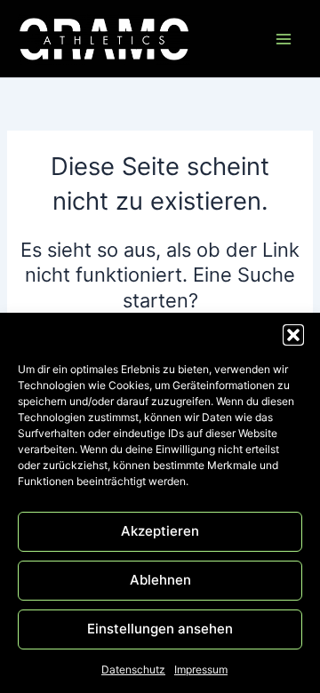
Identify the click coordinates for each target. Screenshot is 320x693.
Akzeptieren (160, 530)
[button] (293, 335)
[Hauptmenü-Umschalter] (283, 39)
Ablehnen (160, 579)
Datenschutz (133, 669)
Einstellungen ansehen (160, 628)
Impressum (201, 669)
